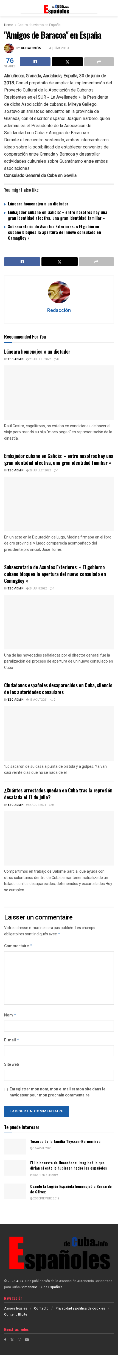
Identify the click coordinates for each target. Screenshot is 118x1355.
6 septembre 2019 (45, 1175)
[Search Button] (111, 8)
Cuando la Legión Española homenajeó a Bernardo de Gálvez (71, 1188)
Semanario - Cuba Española (42, 1287)
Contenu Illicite (15, 1314)
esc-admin (16, 359)
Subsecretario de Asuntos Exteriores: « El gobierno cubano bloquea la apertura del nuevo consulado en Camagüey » (54, 232)
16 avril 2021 (42, 1148)
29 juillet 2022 (40, 359)
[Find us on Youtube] (27, 1340)
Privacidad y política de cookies (80, 1308)
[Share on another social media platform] (99, 61)
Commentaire (18, 946)
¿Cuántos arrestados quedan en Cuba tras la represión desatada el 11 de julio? (58, 794)
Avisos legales (15, 1308)
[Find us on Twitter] (12, 1340)
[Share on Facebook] (35, 61)
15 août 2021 (38, 700)
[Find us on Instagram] (19, 1340)
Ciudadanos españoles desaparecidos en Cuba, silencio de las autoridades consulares (58, 688)
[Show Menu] (6, 8)
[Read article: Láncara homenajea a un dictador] (59, 392)
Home (8, 24)
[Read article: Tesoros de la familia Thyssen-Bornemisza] (15, 1146)
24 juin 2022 (38, 589)
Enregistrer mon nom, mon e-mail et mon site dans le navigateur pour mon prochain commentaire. (57, 1092)
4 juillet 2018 (59, 48)
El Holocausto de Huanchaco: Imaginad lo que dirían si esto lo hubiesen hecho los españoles (68, 1165)
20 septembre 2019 (46, 1199)
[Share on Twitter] (67, 61)
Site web (11, 1064)
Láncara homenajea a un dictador (38, 203)
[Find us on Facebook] (5, 1340)
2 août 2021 (37, 805)
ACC (19, 1281)
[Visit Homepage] (59, 8)
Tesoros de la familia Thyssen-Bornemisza (65, 1141)
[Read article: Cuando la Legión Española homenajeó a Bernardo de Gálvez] (15, 1191)
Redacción (31, 48)
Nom (10, 1015)
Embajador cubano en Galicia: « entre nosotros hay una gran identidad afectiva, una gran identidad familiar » (57, 215)
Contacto (41, 1308)
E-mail (11, 1040)
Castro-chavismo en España (39, 24)
